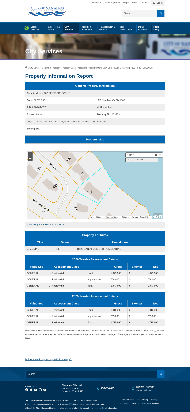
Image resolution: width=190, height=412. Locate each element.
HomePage (26, 67)
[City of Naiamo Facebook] (26, 389)
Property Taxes (69, 68)
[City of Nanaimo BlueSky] (45, 389)
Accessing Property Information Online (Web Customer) (104, 68)
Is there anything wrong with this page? (48, 359)
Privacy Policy (142, 400)
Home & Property (51, 68)
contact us (81, 404)
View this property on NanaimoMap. (45, 224)
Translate (96, 2)
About (134, 2)
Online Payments (112, 2)
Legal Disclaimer (127, 400)
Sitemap (154, 400)
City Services (35, 68)
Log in (160, 2)
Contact (144, 2)
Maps (126, 2)
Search (160, 13)
